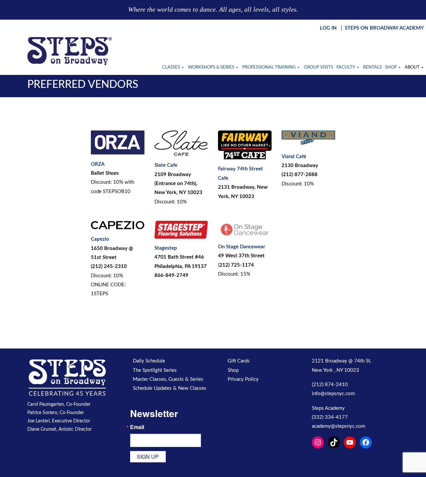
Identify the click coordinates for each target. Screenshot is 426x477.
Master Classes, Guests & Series (168, 379)
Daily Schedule (149, 360)
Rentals (372, 67)
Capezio (100, 239)
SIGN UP (148, 456)
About (412, 67)
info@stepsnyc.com (333, 393)
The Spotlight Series (155, 370)
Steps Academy (328, 408)
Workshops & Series (211, 67)
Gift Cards (239, 360)
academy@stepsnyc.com (338, 426)
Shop (391, 67)
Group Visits (318, 67)
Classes (171, 67)
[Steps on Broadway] (69, 51)
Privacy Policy (243, 379)
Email (137, 427)
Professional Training (269, 67)
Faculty (345, 67)
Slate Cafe (165, 165)
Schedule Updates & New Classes (169, 388)
